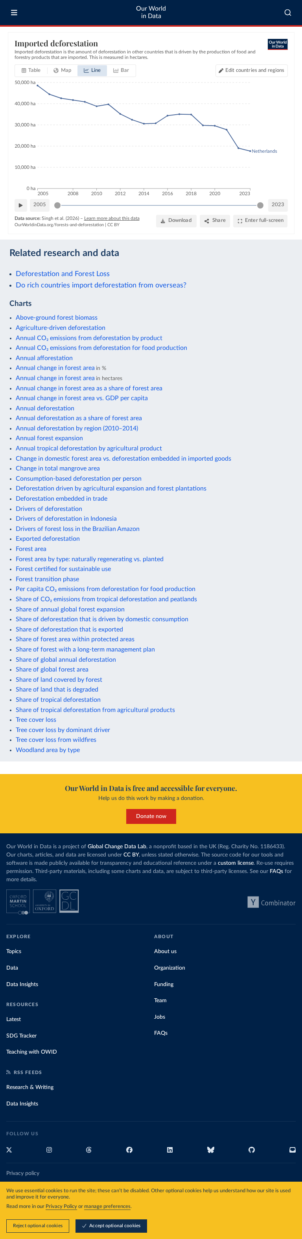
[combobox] (288, 12)
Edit (254, 70)
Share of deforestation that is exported (69, 629)
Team (160, 1000)
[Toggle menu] (14, 12)
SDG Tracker (21, 1036)
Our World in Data (151, 12)
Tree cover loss (36, 720)
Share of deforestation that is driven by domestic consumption (102, 619)
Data (12, 968)
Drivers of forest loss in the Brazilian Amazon (78, 529)
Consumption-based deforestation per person (79, 479)
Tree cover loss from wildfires (56, 740)
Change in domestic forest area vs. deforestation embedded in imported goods (123, 459)
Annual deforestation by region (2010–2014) (77, 428)
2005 (39, 204)
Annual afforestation (44, 358)
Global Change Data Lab (117, 846)
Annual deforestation (45, 408)
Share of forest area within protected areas (75, 639)
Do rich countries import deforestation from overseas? (101, 285)
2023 (278, 204)
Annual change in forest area (55, 368)
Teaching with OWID (31, 1052)
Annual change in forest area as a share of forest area (89, 388)
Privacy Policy (61, 1206)
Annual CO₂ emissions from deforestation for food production (101, 348)
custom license (236, 863)
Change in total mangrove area (58, 468)
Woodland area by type (48, 750)
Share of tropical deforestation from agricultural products (95, 710)
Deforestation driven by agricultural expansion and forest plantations (111, 488)
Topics (13, 951)
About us (165, 951)
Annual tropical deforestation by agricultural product (89, 448)
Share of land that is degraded (57, 689)
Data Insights (22, 984)
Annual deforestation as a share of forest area (79, 418)
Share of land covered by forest (59, 680)
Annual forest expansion (49, 438)
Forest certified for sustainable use (63, 569)
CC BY (113, 225)
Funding (163, 984)
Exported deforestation (48, 539)
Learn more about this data (112, 218)
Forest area (31, 549)
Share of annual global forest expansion (70, 609)
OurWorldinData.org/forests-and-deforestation (59, 225)
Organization (169, 968)
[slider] (57, 205)
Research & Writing (29, 1087)
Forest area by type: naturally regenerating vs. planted (90, 559)
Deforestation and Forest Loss (63, 274)
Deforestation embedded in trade (61, 499)
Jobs (159, 1017)
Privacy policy (22, 1173)
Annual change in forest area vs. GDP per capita (82, 398)
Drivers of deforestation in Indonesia (66, 519)
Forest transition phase (47, 579)
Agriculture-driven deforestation (60, 328)
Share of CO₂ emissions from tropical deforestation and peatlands (106, 599)
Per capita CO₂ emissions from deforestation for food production (105, 589)
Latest (13, 1019)
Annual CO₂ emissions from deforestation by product (89, 338)
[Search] (288, 12)
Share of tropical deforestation (58, 700)
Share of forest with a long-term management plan (85, 649)
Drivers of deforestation (49, 509)
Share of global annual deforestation (66, 660)
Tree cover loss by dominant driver (63, 730)
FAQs (276, 871)
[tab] (31, 70)
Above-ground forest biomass (57, 318)
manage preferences (107, 1206)
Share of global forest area (52, 669)
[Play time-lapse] (21, 205)
